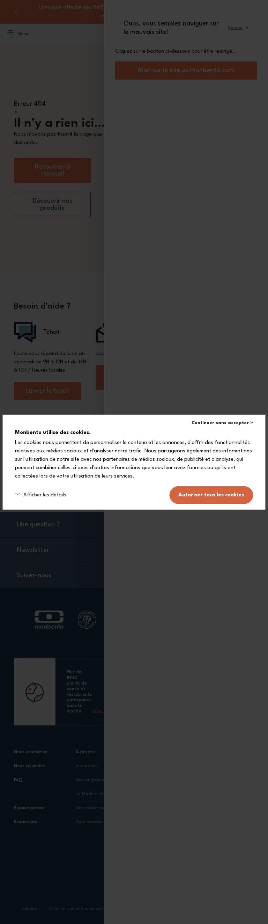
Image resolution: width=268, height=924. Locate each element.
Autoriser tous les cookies (211, 495)
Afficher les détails (44, 494)
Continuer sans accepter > (222, 422)
